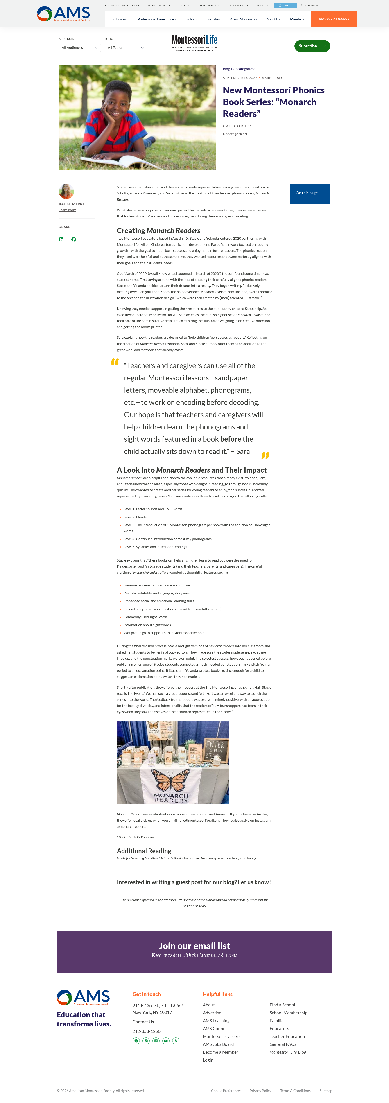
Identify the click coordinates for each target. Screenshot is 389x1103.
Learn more (67, 210)
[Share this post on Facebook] (73, 239)
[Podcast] (175, 1040)
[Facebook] (136, 1040)
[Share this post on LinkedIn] (61, 239)
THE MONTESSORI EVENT (122, 5)
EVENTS (184, 5)
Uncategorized (244, 68)
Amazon (222, 814)
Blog (226, 68)
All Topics (115, 47)
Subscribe (308, 45)
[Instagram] (146, 1040)
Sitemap (326, 1090)
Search (287, 5)
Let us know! (254, 882)
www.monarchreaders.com (187, 814)
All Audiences (72, 47)
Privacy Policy (260, 1090)
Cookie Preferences (226, 1090)
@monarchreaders (131, 826)
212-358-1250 (147, 1031)
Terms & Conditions (295, 1090)
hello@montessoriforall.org (199, 820)
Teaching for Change (240, 858)
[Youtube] (166, 1040)
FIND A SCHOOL (238, 5)
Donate (263, 5)
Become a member (334, 19)
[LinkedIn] (156, 1040)
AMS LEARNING (208, 5)
